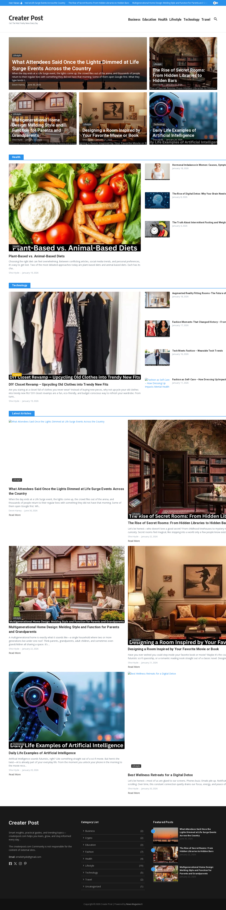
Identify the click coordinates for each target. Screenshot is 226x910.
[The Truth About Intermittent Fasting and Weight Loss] (157, 229)
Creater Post (26, 18)
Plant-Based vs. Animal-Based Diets (37, 256)
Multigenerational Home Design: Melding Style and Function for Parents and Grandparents (37, 128)
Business (134, 19)
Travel (205, 19)
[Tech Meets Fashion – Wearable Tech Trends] (157, 357)
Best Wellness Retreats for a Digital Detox (160, 775)
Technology (191, 19)
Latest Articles (21, 413)
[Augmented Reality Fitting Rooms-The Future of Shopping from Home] (157, 300)
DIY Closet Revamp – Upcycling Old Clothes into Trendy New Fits (58, 384)
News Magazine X (134, 904)
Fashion (17, 374)
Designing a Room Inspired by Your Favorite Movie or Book (111, 133)
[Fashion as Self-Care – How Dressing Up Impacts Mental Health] (157, 386)
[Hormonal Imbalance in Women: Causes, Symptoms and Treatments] (157, 171)
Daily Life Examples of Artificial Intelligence (174, 133)
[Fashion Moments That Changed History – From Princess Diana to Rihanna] (157, 328)
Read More (15, 514)
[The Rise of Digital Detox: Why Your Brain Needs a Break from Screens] (157, 200)
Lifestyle (175, 19)
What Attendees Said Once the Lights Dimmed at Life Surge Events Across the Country (75, 65)
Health (162, 19)
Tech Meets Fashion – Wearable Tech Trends (197, 350)
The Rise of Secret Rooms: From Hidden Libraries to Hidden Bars (179, 75)
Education (149, 19)
